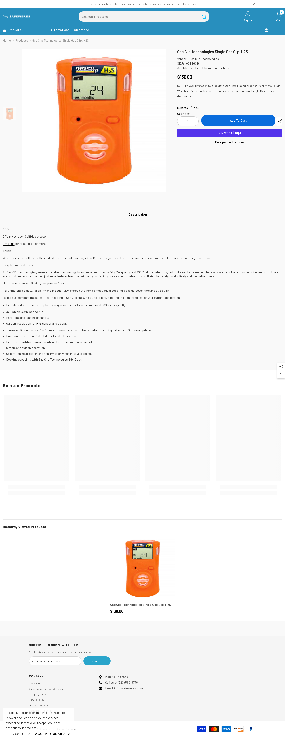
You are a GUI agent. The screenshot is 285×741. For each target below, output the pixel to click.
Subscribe (97, 661)
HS (38, 323)
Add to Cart (238, 120)
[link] (36, 487)
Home (7, 40)
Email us (9, 243)
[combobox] (139, 16)
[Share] (278, 121)
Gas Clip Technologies (204, 59)
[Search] (144, 16)
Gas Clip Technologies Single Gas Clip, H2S (140, 604)
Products (21, 40)
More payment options (229, 142)
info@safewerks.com (128, 688)
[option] (94, 120)
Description (137, 214)
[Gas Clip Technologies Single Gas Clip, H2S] (142, 568)
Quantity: (184, 113)
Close (254, 4)
